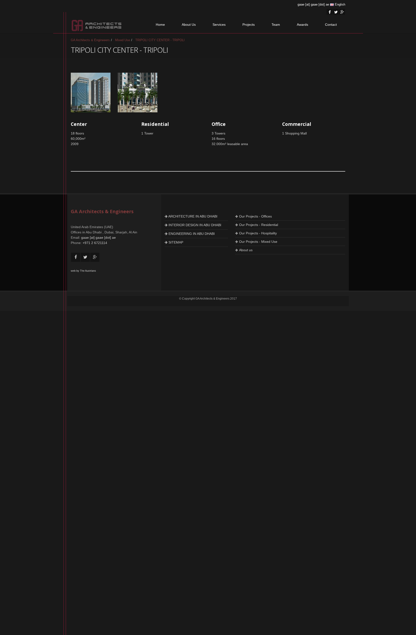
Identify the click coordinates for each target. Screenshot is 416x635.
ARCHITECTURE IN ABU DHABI (192, 216)
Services (219, 24)
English (339, 4)
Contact (331, 24)
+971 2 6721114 (95, 243)
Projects (248, 24)
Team (276, 24)
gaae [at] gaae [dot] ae (313, 4)
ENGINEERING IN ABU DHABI (191, 234)
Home (160, 24)
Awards (302, 24)
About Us (189, 24)
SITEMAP (175, 242)
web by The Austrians (83, 270)
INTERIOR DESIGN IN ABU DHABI (194, 225)
